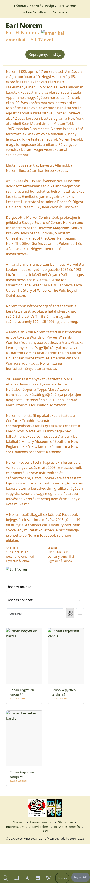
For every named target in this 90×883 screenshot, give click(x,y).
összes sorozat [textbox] (20, 600)
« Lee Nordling (35, 12)
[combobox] (45, 587)
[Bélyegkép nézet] (70, 613)
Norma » (60, 12)
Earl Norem (66, 5)
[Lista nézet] (80, 613)
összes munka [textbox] (19, 586)
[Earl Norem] (45, 569)
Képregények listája (45, 54)
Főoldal (20, 5)
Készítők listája (41, 5)
